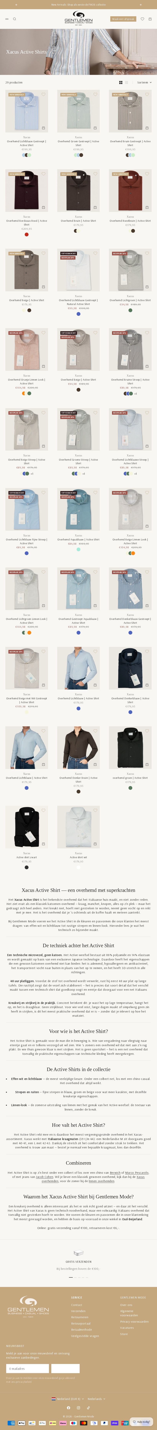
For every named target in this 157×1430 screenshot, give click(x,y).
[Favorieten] (142, 18)
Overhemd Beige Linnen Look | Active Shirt (130, 541)
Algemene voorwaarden (129, 1313)
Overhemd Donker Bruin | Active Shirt (78, 779)
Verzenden (78, 1311)
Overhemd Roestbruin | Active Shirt (130, 220)
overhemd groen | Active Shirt (130, 778)
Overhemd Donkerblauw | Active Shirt (130, 700)
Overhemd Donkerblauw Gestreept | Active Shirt (130, 620)
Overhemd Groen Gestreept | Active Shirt (78, 143)
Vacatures (127, 1327)
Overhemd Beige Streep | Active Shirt (26, 461)
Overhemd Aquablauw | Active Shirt (78, 539)
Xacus (26, 137)
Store (124, 1334)
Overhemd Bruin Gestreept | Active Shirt (130, 143)
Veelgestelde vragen (85, 1336)
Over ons (126, 1305)
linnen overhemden (101, 1181)
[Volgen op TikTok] (88, 1408)
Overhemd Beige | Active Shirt (26, 300)
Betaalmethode (81, 1329)
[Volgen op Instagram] (78, 1408)
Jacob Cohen (44, 1177)
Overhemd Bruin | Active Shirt (78, 220)
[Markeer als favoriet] (43, 94)
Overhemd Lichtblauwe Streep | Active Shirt (130, 461)
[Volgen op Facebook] (68, 1408)
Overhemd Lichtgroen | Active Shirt (130, 300)
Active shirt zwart (26, 857)
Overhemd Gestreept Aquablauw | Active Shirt (78, 620)
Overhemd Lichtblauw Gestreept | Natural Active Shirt (78, 302)
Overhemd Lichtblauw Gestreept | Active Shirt (26, 143)
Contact (76, 1305)
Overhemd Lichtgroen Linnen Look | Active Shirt (26, 620)
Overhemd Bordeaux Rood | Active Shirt (26, 222)
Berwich (115, 1172)
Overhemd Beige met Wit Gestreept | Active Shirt (26, 700)
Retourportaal (80, 1323)
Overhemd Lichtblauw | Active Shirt (78, 698)
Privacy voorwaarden (134, 1321)
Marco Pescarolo (137, 1172)
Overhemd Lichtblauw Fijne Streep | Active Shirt (26, 541)
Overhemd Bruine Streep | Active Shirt (130, 381)
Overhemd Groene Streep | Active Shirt (78, 461)
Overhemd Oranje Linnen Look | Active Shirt (26, 381)
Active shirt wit (78, 857)
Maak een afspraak (123, 18)
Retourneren (79, 1317)
